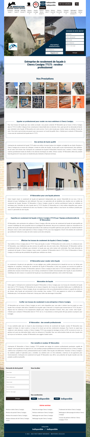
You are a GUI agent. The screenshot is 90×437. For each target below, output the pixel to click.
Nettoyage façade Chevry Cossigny (42, 418)
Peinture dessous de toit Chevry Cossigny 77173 (17, 419)
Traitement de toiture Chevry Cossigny (70, 409)
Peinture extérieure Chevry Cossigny (42, 412)
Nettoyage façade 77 (17, 11)
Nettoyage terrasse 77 (23, 11)
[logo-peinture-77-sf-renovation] (16, 5)
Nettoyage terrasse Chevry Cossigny (42, 415)
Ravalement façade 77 (10, 11)
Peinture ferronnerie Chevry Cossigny (16, 415)
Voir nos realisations (65, 4)
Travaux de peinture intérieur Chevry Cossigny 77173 (69, 419)
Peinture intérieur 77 (80, 12)
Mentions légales (58, 434)
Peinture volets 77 (47, 11)
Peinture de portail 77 (53, 12)
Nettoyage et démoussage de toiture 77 (73, 12)
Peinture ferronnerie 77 (59, 12)
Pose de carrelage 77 (35, 12)
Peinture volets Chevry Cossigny (15, 409)
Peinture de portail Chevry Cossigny (16, 412)
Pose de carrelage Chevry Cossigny (42, 409)
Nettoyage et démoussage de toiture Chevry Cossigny (71, 413)
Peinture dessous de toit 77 (41, 12)
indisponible (51, 3)
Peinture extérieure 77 (29, 12)
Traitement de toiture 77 (66, 12)
